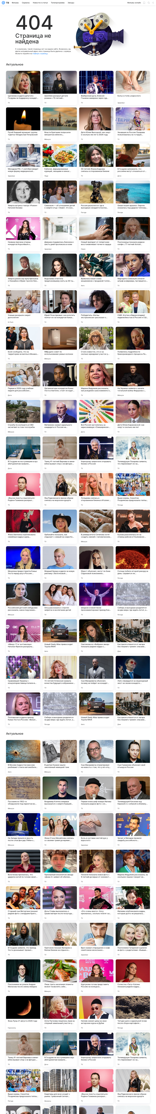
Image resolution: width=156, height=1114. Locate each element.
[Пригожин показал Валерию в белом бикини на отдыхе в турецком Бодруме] (60, 1086)
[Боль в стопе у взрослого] (133, 88)
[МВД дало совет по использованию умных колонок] (60, 344)
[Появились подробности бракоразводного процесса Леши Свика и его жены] (133, 344)
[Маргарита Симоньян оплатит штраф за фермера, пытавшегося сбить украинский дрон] (133, 271)
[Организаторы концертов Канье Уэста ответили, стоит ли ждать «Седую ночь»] (60, 380)
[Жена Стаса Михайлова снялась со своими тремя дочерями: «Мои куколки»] (60, 976)
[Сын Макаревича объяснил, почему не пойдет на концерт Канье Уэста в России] (96, 673)
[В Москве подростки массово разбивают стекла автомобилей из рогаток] (23, 903)
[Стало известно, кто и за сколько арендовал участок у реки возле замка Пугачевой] (96, 344)
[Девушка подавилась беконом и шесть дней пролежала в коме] (60, 234)
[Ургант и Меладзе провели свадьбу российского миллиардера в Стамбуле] (133, 976)
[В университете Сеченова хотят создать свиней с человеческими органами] (96, 527)
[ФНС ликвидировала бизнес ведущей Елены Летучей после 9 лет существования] (60, 783)
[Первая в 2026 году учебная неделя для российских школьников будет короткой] (23, 380)
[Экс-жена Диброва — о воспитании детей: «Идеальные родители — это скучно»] (23, 819)
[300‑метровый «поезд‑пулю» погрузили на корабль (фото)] (23, 783)
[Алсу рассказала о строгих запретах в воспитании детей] (60, 600)
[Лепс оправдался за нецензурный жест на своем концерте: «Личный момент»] (133, 673)
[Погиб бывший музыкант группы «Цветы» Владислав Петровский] (23, 124)
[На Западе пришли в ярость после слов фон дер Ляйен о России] (23, 976)
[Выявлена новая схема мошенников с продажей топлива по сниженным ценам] (96, 271)
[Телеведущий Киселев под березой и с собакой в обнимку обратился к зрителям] (133, 940)
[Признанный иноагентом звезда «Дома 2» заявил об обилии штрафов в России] (60, 1013)
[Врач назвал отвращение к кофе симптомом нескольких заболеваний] (96, 1086)
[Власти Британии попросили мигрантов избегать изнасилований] (60, 124)
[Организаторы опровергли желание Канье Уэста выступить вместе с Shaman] (60, 819)
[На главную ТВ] (7, 2)
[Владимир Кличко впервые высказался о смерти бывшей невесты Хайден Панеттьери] (60, 940)
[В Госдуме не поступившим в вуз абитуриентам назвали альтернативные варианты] (23, 454)
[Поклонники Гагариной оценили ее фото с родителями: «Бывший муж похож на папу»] (133, 1086)
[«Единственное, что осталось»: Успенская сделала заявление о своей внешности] (133, 783)
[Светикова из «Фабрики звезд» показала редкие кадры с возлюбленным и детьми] (96, 636)
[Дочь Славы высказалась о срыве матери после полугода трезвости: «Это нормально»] (60, 1050)
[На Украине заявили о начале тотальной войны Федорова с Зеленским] (133, 380)
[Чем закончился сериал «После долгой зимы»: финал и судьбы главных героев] (96, 819)
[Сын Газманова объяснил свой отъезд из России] (133, 903)
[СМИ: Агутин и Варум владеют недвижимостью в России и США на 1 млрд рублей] (133, 307)
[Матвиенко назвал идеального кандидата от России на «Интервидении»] (60, 417)
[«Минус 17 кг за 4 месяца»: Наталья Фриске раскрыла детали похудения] (23, 636)
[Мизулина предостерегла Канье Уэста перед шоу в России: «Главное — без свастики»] (23, 563)
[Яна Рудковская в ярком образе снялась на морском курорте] (60, 490)
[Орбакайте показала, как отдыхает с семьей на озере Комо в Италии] (60, 527)
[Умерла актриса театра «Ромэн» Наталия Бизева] (23, 198)
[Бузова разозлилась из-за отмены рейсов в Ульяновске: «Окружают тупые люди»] (133, 527)
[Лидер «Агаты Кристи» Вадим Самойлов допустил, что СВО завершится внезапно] (133, 746)
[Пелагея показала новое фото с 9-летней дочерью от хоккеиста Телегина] (96, 1013)
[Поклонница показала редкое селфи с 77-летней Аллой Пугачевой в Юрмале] (133, 234)
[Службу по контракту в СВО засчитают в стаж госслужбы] (23, 417)
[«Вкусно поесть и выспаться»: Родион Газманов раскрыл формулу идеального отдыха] (23, 490)
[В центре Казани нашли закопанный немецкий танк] (60, 903)
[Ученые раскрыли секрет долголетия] (23, 307)
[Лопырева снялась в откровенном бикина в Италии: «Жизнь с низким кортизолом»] (96, 490)
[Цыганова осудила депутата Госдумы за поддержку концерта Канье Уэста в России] (23, 88)
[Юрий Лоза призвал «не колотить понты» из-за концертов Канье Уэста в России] (60, 307)
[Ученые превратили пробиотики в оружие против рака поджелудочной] (96, 856)
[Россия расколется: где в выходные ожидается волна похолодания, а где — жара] (96, 198)
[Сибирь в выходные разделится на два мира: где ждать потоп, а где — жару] (133, 600)
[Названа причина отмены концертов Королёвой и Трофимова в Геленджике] (23, 234)
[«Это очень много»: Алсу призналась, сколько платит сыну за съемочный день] (96, 1050)
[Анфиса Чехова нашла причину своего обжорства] (96, 746)
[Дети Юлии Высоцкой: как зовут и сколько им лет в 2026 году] (96, 124)
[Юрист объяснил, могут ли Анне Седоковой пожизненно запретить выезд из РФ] (96, 563)
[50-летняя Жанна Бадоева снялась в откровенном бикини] (96, 161)
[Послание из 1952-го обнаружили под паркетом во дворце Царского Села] (23, 940)
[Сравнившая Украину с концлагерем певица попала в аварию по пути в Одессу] (23, 673)
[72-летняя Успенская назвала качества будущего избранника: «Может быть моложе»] (60, 673)
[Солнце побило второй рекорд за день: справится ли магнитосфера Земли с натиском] (133, 563)
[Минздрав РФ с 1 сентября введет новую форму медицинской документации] (23, 161)
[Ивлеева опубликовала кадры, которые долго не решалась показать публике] (133, 1050)
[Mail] (3, 2)
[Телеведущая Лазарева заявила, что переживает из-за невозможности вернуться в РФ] (133, 454)
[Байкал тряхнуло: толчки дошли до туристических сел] (133, 819)
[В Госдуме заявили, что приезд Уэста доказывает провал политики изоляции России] (23, 1086)
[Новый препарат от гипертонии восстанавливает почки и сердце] (96, 234)
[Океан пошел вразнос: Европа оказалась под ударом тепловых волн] (133, 198)
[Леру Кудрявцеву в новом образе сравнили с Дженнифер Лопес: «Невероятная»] (60, 746)
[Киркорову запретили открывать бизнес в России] (96, 454)
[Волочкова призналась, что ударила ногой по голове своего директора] (23, 1013)
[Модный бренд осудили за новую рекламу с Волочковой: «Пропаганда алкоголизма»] (60, 563)
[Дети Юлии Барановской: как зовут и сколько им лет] (133, 417)
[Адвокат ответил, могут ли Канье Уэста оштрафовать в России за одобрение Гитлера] (96, 783)
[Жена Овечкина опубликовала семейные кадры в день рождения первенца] (23, 527)
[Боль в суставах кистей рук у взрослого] (96, 976)
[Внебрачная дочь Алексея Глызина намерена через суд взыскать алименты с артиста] (96, 88)
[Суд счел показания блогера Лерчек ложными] (23, 856)
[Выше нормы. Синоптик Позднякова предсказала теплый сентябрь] (133, 490)
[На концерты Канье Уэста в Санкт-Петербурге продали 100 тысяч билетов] (133, 856)
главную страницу (40, 53)
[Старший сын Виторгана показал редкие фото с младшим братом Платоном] (23, 1050)
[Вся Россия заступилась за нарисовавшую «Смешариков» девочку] (96, 417)
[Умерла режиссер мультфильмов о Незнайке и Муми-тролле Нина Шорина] (23, 271)
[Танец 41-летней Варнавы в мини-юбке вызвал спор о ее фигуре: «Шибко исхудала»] (60, 454)
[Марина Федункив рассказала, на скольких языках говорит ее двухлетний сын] (133, 1013)
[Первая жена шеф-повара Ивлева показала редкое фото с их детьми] (96, 940)
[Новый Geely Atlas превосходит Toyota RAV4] (60, 636)
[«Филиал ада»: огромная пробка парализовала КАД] (60, 856)
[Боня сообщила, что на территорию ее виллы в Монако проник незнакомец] (23, 344)
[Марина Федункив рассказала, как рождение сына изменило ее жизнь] (96, 380)
